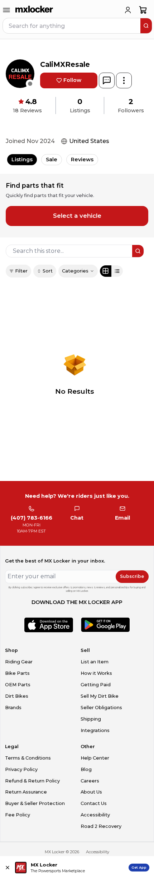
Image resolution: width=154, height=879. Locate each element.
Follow (72, 80)
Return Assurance (26, 792)
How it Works (96, 673)
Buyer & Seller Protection (35, 803)
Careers (90, 781)
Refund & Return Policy (32, 781)
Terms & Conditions (28, 758)
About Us (91, 792)
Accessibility (95, 814)
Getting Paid (96, 684)
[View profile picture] (20, 73)
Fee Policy (17, 814)
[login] (128, 10)
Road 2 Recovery (101, 826)
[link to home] (34, 10)
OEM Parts (17, 684)
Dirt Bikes (16, 696)
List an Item (95, 661)
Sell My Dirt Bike (100, 696)
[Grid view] (105, 271)
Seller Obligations (101, 707)
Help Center (95, 758)
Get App (138, 867)
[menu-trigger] (6, 10)
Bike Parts (17, 673)
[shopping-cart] (143, 10)
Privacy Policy (21, 769)
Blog (86, 769)
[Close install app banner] (7, 867)
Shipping (91, 719)
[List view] (117, 271)
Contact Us (94, 803)
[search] (146, 25)
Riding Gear (19, 661)
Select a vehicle (77, 215)
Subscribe (132, 576)
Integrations (95, 730)
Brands (13, 707)
